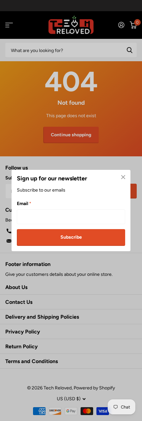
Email (24, 203)
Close (123, 177)
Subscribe (71, 237)
